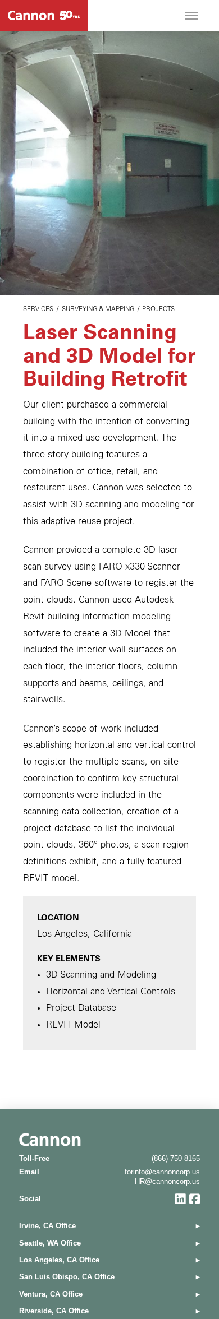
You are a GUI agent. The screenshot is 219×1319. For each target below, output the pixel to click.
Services (38, 310)
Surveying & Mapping (98, 310)
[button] (191, 15)
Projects (158, 310)
